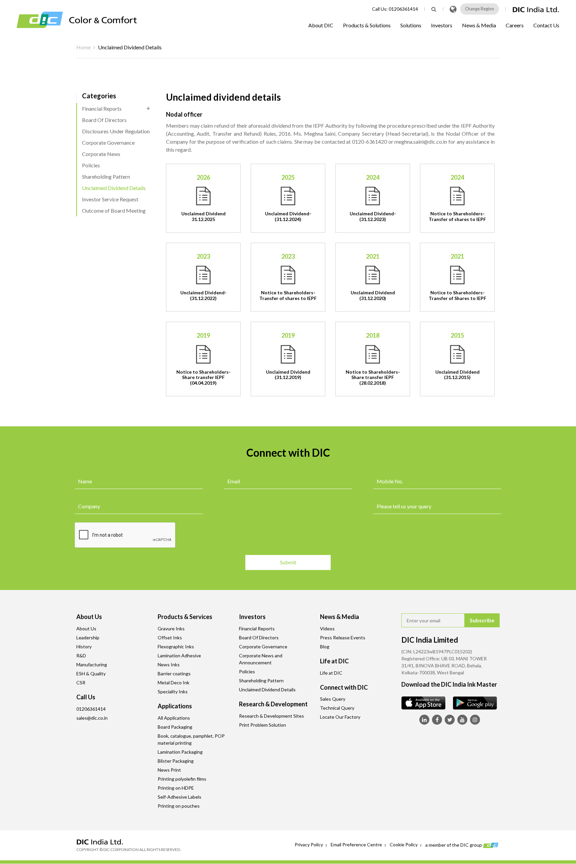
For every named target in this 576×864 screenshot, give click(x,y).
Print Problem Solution (262, 725)
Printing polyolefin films (182, 779)
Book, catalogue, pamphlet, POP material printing (191, 739)
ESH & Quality (91, 673)
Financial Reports (102, 108)
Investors (441, 25)
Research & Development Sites (271, 716)
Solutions (410, 25)
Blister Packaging (176, 761)
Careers (515, 25)
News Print (169, 770)
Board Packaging (175, 727)
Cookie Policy (404, 844)
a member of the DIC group (454, 844)
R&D (81, 655)
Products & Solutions (367, 25)
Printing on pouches (179, 806)
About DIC (320, 25)
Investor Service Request (110, 199)
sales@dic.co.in (92, 718)
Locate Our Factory (340, 717)
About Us (86, 628)
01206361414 (403, 9)
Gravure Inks (171, 628)
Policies (91, 165)
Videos (327, 628)
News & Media (479, 25)
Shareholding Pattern (106, 176)
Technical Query (337, 708)
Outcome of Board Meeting (114, 210)
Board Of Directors (104, 120)
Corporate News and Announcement (260, 659)
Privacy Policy (309, 844)
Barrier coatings (174, 673)
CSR (80, 682)
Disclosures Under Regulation (116, 131)
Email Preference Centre (356, 844)
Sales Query (332, 699)
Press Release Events (342, 637)
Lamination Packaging (180, 752)
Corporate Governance (108, 142)
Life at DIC (331, 673)
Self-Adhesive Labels (179, 797)
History (84, 646)
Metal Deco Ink (173, 682)
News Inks (169, 664)
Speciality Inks (173, 691)
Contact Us (546, 25)
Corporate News (101, 154)
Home (83, 47)
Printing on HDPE (176, 788)
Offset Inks (170, 637)
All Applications (174, 718)
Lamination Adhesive (179, 655)
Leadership (87, 637)
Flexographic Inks (176, 646)
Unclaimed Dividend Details (114, 188)
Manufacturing (91, 664)
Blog (324, 646)
